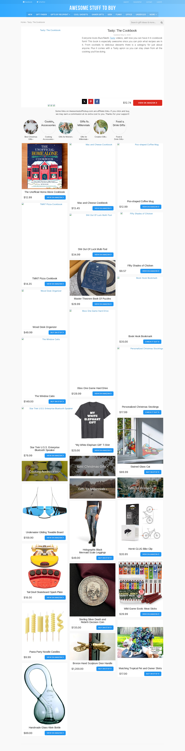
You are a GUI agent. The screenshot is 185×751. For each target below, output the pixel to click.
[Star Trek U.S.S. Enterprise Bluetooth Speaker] (50, 425)
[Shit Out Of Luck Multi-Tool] (98, 230)
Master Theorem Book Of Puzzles (92, 298)
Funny (119, 14)
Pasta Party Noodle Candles (44, 651)
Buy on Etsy (57, 332)
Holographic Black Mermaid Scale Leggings (92, 551)
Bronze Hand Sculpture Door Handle (92, 663)
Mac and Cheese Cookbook (92, 202)
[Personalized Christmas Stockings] (145, 375)
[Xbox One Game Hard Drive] (94, 347)
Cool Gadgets (81, 14)
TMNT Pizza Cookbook (44, 278)
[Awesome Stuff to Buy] (92, 7)
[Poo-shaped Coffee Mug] (145, 170)
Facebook (28, 2)
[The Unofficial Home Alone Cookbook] (45, 166)
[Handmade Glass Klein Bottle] (45, 694)
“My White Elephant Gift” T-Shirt (92, 445)
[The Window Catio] (50, 365)
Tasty (112, 38)
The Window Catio (44, 396)
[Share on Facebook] (97, 101)
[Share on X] (84, 101)
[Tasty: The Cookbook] (49, 66)
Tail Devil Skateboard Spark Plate (45, 592)
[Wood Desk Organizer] (50, 306)
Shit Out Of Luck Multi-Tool (92, 249)
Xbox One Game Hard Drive (92, 388)
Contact (149, 2)
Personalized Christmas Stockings (140, 406)
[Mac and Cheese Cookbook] (98, 171)
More (152, 14)
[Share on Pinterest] (90, 101)
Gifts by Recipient (60, 14)
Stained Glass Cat (140, 466)
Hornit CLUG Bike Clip (140, 548)
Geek (110, 14)
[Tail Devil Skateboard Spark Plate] (45, 566)
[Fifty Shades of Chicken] (140, 237)
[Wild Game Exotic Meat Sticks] (140, 583)
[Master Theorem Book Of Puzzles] (92, 278)
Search (126, 2)
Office (129, 14)
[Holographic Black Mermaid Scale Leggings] (92, 524)
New (30, 14)
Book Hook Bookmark (140, 336)
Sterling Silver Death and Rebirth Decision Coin (92, 621)
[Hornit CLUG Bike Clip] (140, 523)
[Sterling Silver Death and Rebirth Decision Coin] (92, 589)
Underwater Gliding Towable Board (44, 532)
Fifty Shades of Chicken (140, 265)
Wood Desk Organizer (45, 327)
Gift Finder (41, 14)
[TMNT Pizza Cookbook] (50, 239)
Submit (159, 2)
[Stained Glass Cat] (140, 441)
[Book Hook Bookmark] (145, 305)
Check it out (151, 342)
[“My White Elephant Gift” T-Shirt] (92, 420)
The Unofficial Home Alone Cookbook (45, 192)
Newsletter (137, 2)
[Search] (161, 22)
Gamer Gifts (98, 14)
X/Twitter (41, 2)
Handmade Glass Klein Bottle (45, 727)
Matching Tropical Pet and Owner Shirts (140, 668)
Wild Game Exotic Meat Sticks (140, 608)
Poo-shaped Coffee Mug (140, 201)
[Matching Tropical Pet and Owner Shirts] (140, 642)
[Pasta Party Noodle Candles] (45, 626)
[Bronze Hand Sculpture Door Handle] (92, 647)
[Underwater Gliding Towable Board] (45, 506)
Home (23, 22)
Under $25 (141, 14)
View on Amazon (147, 103)
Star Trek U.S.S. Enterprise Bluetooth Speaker (45, 448)
